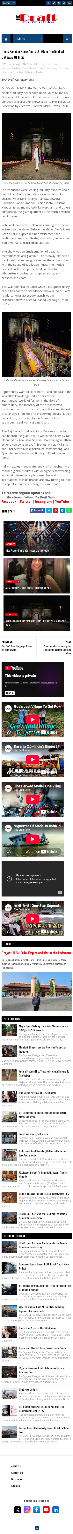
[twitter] (54, 3)
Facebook (9, 501)
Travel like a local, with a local (33, 1134)
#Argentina (12, 581)
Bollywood (46, 64)
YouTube (62, 501)
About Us (16, 1466)
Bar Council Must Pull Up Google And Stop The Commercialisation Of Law (41, 1409)
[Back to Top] (37, 1528)
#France (10, 544)
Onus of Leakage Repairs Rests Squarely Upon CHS (44, 1194)
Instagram (43, 501)
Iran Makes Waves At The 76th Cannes (37, 1093)
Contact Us (17, 1472)
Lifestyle (7, 72)
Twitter (26, 501)
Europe (6, 68)
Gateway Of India (57, 68)
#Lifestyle (32, 64)
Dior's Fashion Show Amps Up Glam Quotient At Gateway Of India (35, 623)
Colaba (58, 64)
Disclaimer (16, 1479)
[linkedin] (69, 3)
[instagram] (59, 3)
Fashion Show (20, 68)
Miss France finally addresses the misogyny (27, 550)
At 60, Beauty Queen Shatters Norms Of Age (28, 587)
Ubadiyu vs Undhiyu (28, 1389)
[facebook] (48, 3)
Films (33, 68)
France (42, 68)
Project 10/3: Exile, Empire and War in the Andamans (36, 952)
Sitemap (15, 1486)
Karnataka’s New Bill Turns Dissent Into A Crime (42, 1348)
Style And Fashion (35, 72)
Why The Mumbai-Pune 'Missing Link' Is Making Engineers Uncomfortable (41, 1309)
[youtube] (64, 3)
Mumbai (18, 72)
